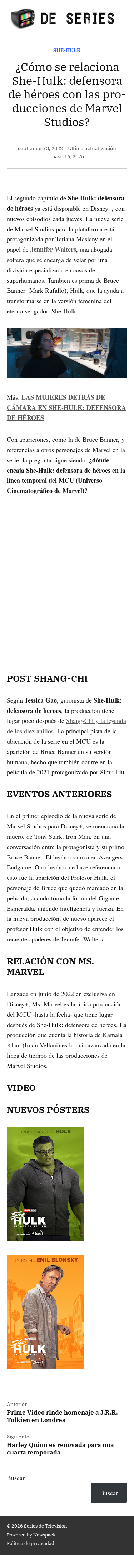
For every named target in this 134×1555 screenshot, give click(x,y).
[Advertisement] (67, 574)
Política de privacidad (30, 1543)
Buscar (16, 1477)
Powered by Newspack (31, 1535)
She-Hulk (67, 50)
